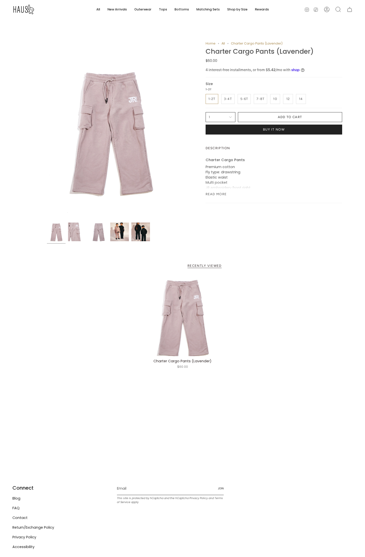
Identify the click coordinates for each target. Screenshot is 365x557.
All (223, 43)
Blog (16, 498)
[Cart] (349, 9)
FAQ (16, 508)
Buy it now (274, 129)
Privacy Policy (24, 537)
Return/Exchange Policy (33, 527)
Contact (20, 517)
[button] (143, 9)
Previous (47, 131)
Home (211, 43)
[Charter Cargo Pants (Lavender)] (182, 316)
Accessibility (23, 546)
